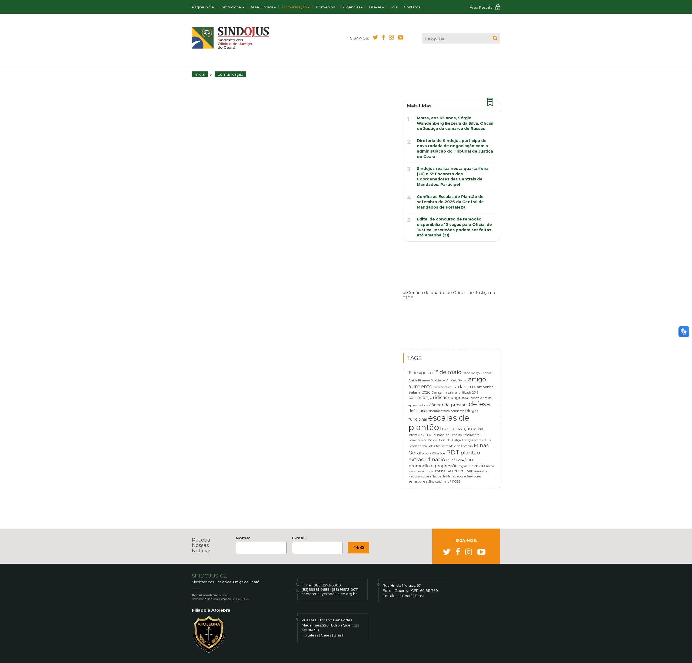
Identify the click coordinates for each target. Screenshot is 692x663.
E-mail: (299, 537)
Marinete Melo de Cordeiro (454, 446)
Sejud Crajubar (460, 471)
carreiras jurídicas (427, 397)
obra (428, 453)
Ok (356, 547)
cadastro (463, 386)
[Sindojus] (230, 38)
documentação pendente (446, 411)
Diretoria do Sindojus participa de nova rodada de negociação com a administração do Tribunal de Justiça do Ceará (455, 148)
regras (463, 466)
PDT (453, 452)
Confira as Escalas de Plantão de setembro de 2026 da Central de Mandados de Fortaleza (450, 202)
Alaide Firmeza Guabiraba (426, 380)
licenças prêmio (473, 440)
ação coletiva (442, 387)
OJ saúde (438, 453)
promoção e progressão (433, 465)
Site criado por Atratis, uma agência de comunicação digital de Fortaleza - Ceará (496, 588)
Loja (394, 7)
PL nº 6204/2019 (459, 460)
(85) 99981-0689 (316, 589)
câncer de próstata (448, 405)
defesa (479, 404)
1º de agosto (420, 372)
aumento (420, 386)
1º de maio (447, 372)
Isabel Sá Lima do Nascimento (458, 435)
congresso (459, 397)
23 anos (486, 373)
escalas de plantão (438, 422)
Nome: (243, 537)
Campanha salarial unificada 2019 (455, 392)
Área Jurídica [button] (262, 7)
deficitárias (418, 410)
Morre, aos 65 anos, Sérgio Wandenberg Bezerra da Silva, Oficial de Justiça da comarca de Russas (455, 123)
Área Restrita (481, 7)
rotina (440, 471)
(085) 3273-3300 (326, 585)
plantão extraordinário (444, 456)
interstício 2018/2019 (422, 435)
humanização (456, 428)
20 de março (471, 373)
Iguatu (478, 429)
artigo (477, 379)
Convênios (325, 7)
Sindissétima (437, 481)
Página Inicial (203, 7)
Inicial (200, 74)
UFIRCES (453, 481)
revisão (476, 465)
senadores (417, 481)
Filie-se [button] (375, 7)
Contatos (412, 7)
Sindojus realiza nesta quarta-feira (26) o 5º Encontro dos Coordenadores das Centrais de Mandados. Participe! (452, 176)
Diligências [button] (350, 7)
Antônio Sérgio (456, 380)
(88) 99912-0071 (345, 589)
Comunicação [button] (294, 7)
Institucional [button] (231, 7)
